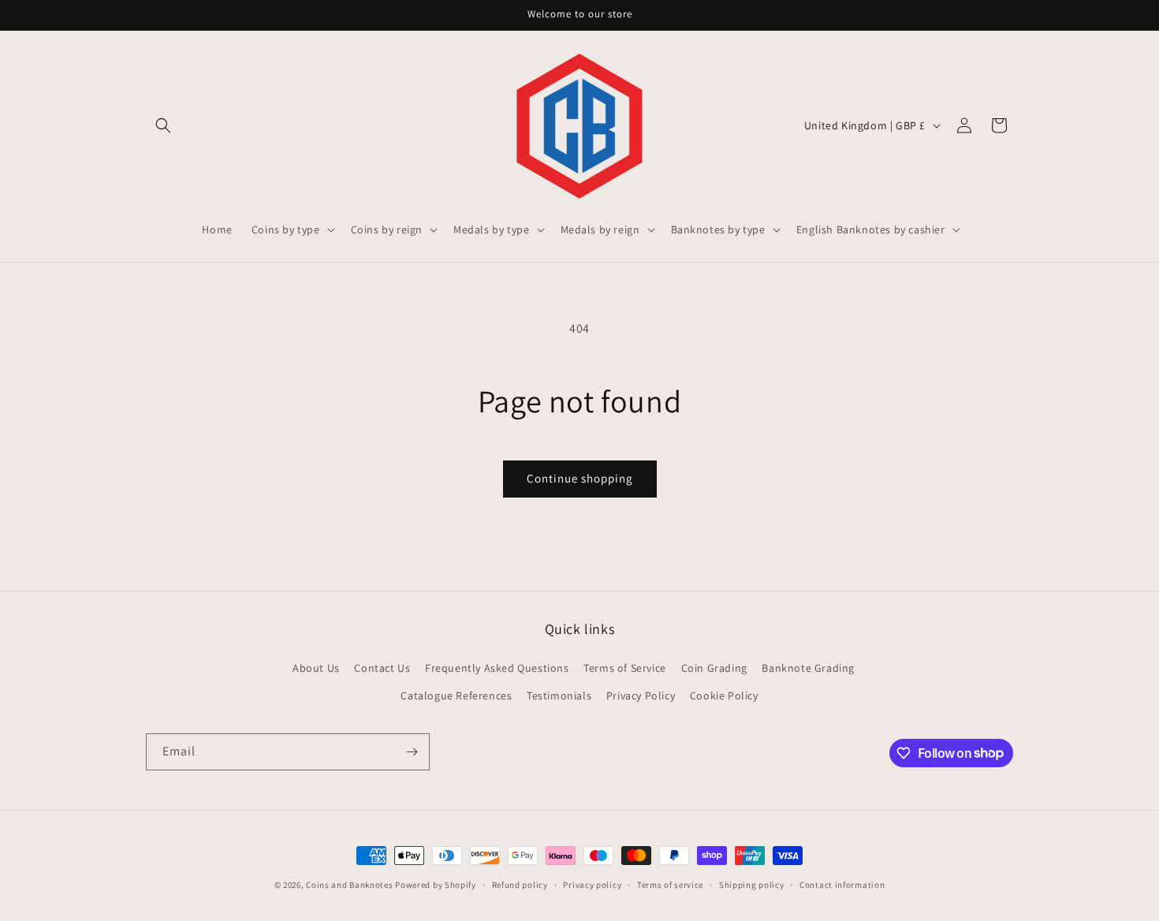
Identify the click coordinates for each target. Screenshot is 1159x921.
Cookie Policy (724, 695)
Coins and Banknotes (349, 884)
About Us (316, 667)
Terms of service (670, 883)
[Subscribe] (411, 751)
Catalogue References (456, 695)
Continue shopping (580, 478)
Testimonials (559, 695)
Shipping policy (751, 883)
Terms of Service (624, 667)
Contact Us (382, 667)
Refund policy (520, 883)
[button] (163, 125)
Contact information (842, 883)
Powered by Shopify (435, 884)
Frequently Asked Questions (497, 667)
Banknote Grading (808, 667)
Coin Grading (714, 667)
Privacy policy (592, 883)
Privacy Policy (640, 695)
